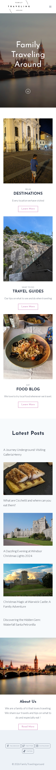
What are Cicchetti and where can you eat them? (27, 503)
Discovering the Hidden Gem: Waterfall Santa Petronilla (22, 622)
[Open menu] (50, 6)
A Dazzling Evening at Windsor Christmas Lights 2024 (22, 553)
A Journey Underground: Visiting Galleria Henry (24, 452)
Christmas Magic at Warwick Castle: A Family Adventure (27, 604)
